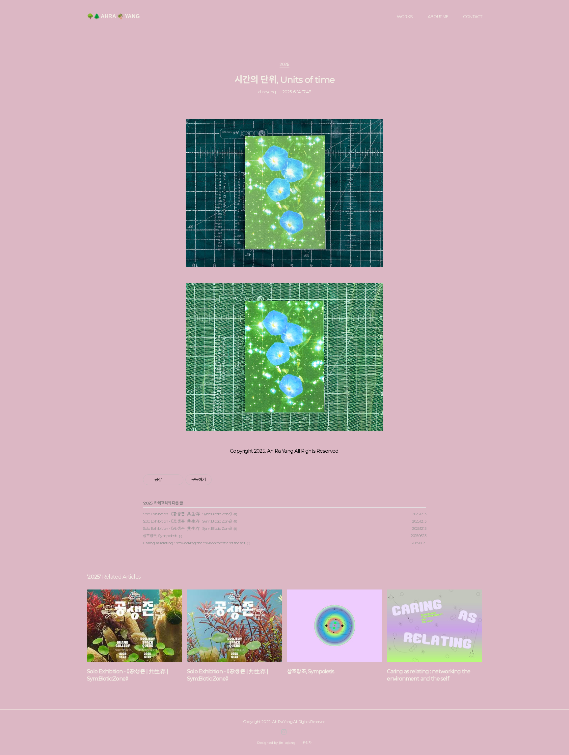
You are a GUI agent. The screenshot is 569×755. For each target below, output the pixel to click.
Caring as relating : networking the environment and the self (194, 542)
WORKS (405, 16)
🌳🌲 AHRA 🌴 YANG (113, 16)
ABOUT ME (438, 16)
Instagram (284, 732)
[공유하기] (168, 480)
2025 (148, 502)
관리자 (307, 742)
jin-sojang (287, 742)
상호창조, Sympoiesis (160, 535)
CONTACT (472, 16)
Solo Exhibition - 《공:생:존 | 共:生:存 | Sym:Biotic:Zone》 (187, 513)
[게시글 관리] (176, 480)
